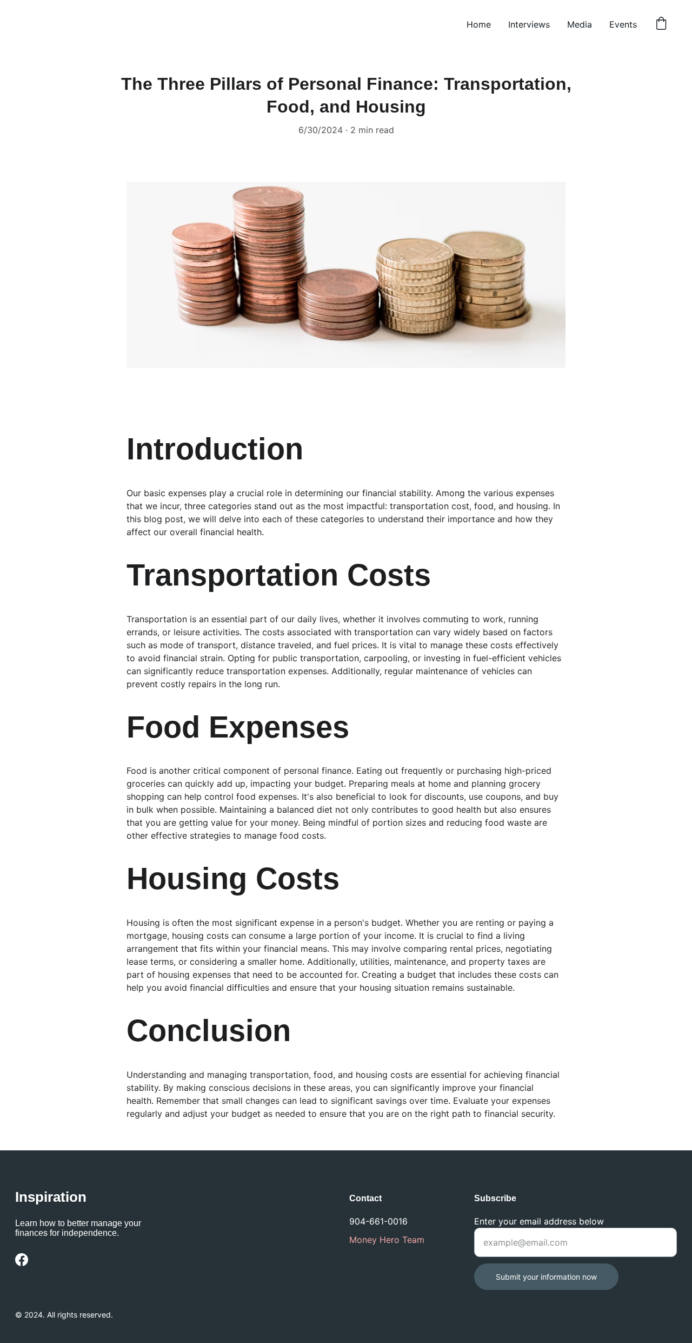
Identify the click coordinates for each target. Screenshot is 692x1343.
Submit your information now (546, 1276)
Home (479, 24)
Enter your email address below (539, 1221)
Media (579, 24)
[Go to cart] (661, 24)
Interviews (529, 24)
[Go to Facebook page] (21, 1259)
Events (623, 24)
